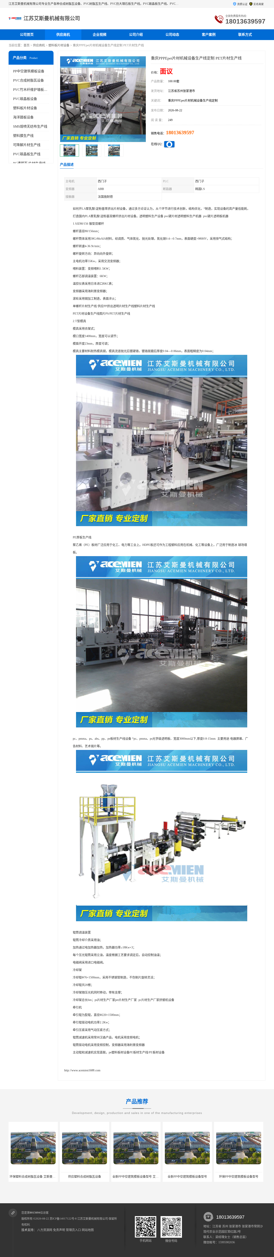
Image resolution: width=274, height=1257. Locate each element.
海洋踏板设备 (23, 117)
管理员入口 (73, 1230)
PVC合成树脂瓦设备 (28, 80)
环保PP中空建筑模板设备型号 (187, 1176)
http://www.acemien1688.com (82, 1070)
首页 (27, 45)
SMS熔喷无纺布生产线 (30, 126)
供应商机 (63, 34)
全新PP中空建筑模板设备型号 (136, 1176)
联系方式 (245, 34)
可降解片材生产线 (26, 145)
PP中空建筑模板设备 (28, 71)
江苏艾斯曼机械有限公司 (92, 1218)
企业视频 (99, 34)
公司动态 (172, 34)
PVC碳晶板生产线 (26, 154)
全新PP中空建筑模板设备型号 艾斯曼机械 (88, 1176)
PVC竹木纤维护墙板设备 (32, 89)
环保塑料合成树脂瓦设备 (238, 1176)
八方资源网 (44, 1230)
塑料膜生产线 (23, 135)
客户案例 (209, 34)
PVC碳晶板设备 (25, 99)
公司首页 (27, 34)
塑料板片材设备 (58, 45)
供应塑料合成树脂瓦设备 (33, 1176)
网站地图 (88, 1230)
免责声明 (59, 1230)
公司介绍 (136, 34)
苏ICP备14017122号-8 (63, 1218)
